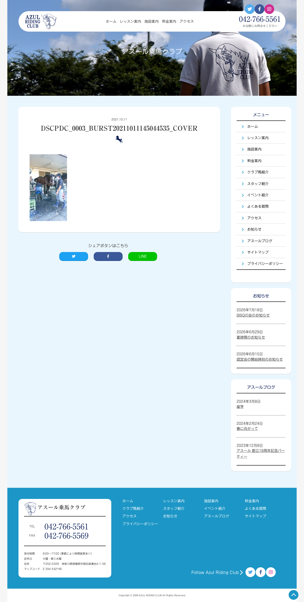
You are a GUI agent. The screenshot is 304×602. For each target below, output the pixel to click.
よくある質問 (258, 206)
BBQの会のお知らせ (253, 315)
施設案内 (151, 21)
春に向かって (247, 428)
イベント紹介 (258, 195)
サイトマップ (258, 252)
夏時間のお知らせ (251, 337)
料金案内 (169, 21)
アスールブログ (259, 241)
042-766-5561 (67, 526)
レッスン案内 (130, 21)
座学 (240, 406)
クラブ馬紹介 (258, 172)
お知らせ (254, 229)
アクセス (187, 21)
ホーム (111, 21)
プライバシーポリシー (265, 263)
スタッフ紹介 (258, 183)
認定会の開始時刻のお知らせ (260, 359)
